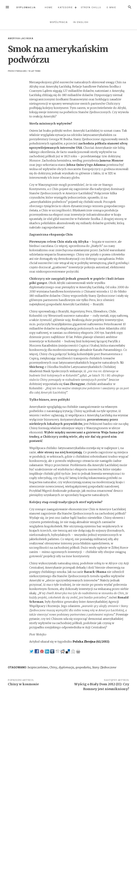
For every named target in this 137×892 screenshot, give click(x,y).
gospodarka (83, 667)
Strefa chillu (91, 7)
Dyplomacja (26, 7)
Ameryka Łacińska (20, 38)
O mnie (111, 7)
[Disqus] (68, 742)
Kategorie (65, 7)
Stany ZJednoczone (104, 667)
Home (49, 7)
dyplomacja (66, 667)
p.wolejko (20, 71)
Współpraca (59, 22)
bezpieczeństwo (38, 667)
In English (80, 22)
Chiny (53, 667)
